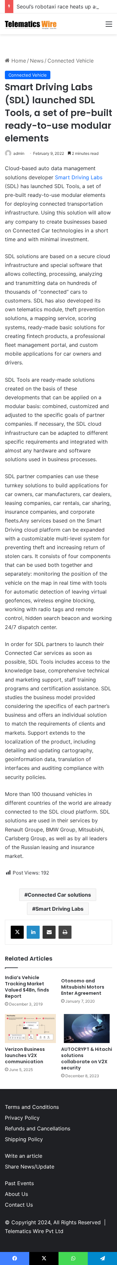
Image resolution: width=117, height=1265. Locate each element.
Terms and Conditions (32, 1107)
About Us (16, 1194)
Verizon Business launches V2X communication (25, 1055)
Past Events (19, 1183)
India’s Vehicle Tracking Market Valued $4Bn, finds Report (27, 986)
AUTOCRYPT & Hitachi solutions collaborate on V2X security (86, 1058)
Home (18, 60)
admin (18, 153)
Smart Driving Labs (78, 177)
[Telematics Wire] (31, 24)
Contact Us (19, 1204)
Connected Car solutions (59, 894)
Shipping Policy (24, 1139)
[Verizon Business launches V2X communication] (30, 1028)
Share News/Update (29, 1166)
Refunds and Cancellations (37, 1128)
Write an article (23, 1156)
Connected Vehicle (70, 60)
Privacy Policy (22, 1117)
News (37, 60)
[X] (17, 932)
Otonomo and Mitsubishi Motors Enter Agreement (82, 987)
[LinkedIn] (33, 932)
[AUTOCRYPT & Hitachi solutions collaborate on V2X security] (86, 1028)
